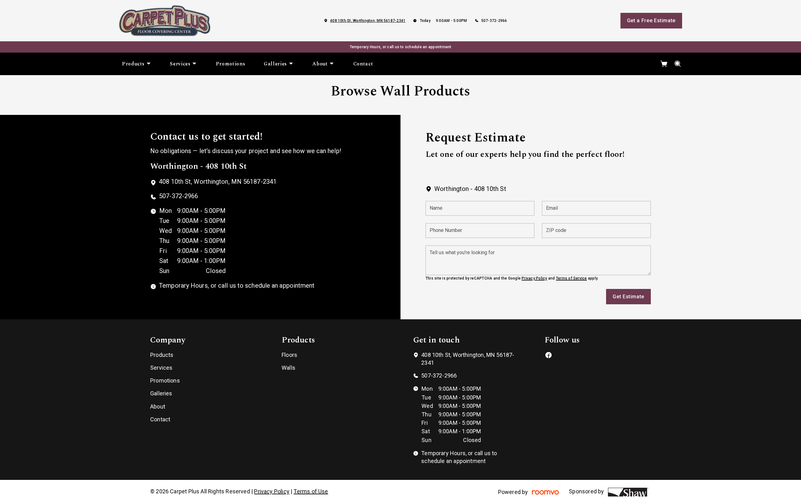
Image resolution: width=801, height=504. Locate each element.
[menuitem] (136, 64)
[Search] (678, 64)
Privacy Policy (534, 278)
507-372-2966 (494, 20)
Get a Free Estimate (651, 20)
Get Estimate (628, 297)
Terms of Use (310, 491)
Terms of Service (571, 278)
